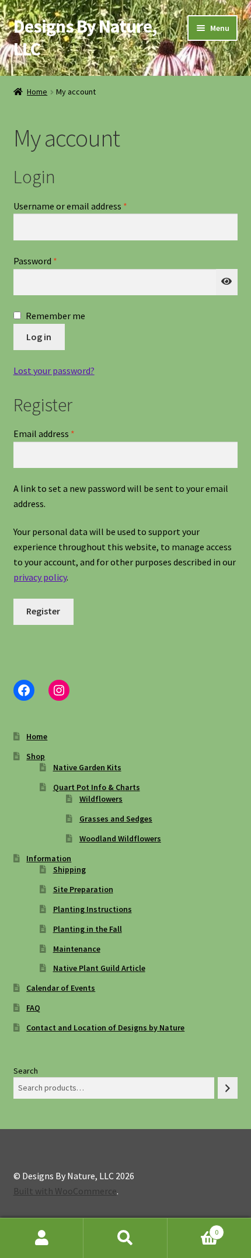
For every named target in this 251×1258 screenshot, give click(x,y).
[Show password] (227, 282)
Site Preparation (83, 889)
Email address (61, 433)
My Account (41, 1238)
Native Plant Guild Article (99, 968)
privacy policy (40, 577)
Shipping (69, 869)
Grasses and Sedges (115, 818)
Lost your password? (54, 370)
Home (37, 91)
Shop (35, 756)
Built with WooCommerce (65, 1191)
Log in (38, 337)
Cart (193, 1227)
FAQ (33, 1007)
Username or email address (87, 206)
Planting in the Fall (87, 929)
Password (52, 260)
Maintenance (76, 949)
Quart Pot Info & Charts (96, 787)
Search (25, 1070)
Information (48, 858)
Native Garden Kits (87, 767)
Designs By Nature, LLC (84, 38)
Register (43, 611)
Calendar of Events (60, 988)
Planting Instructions (92, 909)
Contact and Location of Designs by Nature (105, 1027)
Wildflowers (101, 799)
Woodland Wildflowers (120, 838)
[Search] (228, 1088)
